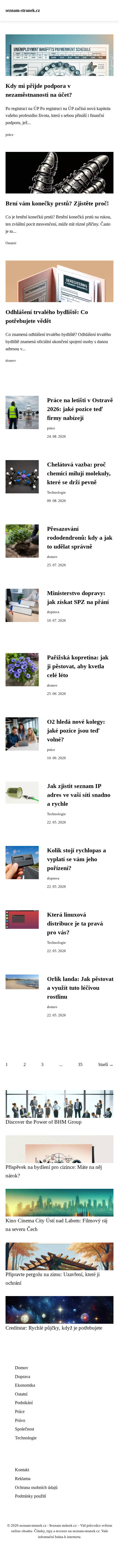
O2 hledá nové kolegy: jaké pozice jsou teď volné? (76, 730)
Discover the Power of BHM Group (44, 1122)
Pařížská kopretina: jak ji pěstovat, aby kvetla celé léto (77, 666)
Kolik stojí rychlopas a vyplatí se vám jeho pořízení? (76, 859)
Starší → (105, 1064)
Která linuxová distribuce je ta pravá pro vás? (75, 923)
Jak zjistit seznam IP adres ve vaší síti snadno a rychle (78, 795)
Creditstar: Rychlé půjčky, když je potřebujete (54, 1328)
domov (11, 361)
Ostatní (11, 243)
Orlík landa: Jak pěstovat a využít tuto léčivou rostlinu (80, 988)
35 (80, 1064)
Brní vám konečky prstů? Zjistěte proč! (57, 203)
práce (10, 135)
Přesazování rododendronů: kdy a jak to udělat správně (79, 538)
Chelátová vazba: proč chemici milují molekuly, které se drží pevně (79, 473)
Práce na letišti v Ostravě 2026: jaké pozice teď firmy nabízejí (80, 409)
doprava (53, 612)
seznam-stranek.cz (23, 10)
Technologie (56, 492)
